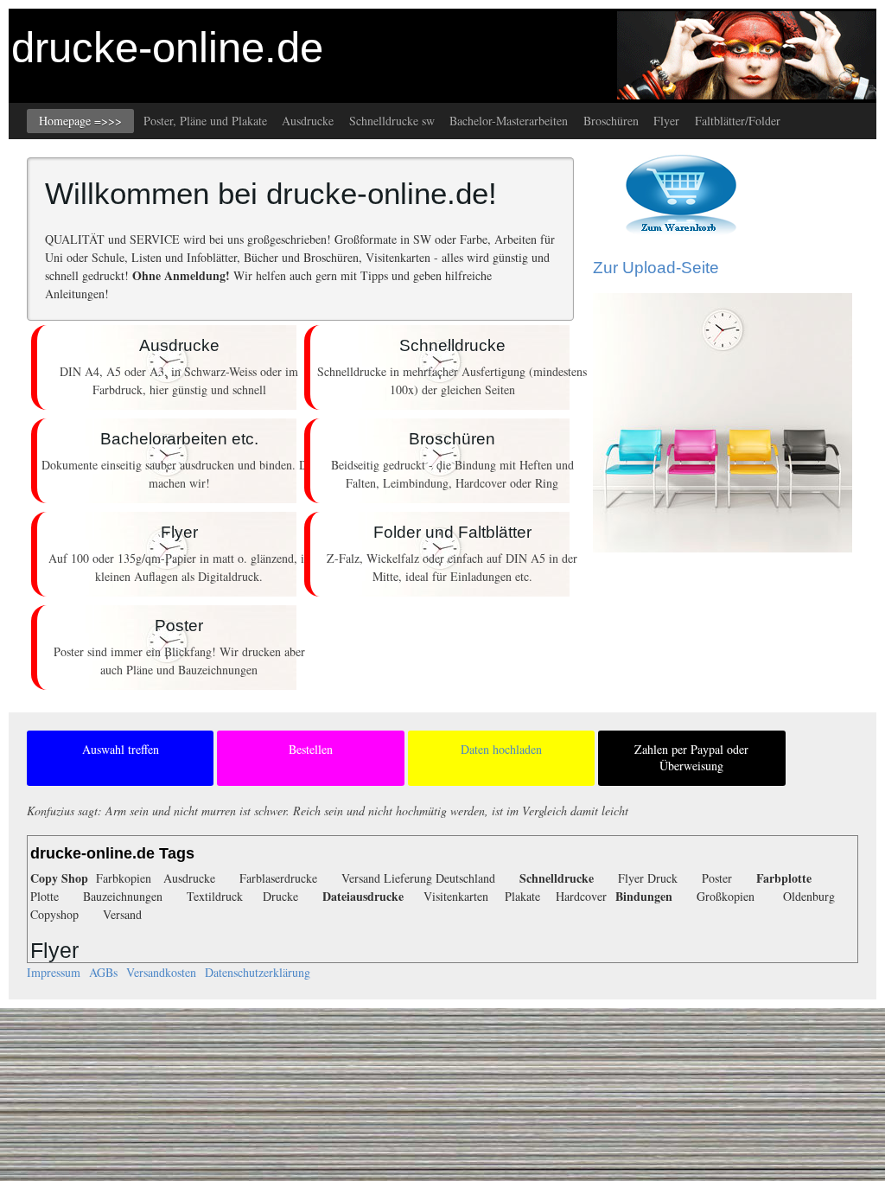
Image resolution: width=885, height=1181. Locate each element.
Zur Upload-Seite (656, 268)
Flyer (666, 120)
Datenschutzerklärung (257, 972)
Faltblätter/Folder (737, 120)
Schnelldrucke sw (392, 120)
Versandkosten (161, 972)
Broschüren (611, 120)
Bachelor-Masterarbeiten (508, 120)
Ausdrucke (308, 120)
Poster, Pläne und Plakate (205, 120)
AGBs (103, 972)
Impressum (53, 972)
